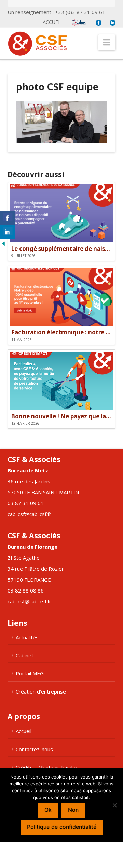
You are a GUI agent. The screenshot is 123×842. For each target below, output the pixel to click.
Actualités (27, 637)
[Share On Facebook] (7, 218)
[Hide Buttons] (3, 243)
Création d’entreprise (41, 691)
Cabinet (24, 655)
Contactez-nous (34, 749)
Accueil (52, 22)
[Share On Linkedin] (7, 232)
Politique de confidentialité (61, 826)
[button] (106, 42)
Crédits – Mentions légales (47, 767)
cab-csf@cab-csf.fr (29, 514)
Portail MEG (30, 673)
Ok (48, 809)
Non (73, 809)
